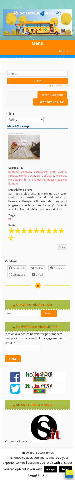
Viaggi (50, 179)
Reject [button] (65, 469)
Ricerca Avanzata (58, 85)
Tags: (12, 215)
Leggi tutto (37, 475)
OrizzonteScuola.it (17, 441)
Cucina (62, 171)
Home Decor (27, 175)
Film (10, 219)
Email (10, 343)
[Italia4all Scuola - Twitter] (37, 393)
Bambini (13, 171)
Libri (39, 175)
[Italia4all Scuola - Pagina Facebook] (37, 381)
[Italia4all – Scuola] (37, 34)
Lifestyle (49, 175)
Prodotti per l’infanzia (21, 179)
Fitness (12, 175)
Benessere (41, 171)
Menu (37, 43)
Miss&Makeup (18, 126)
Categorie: (15, 167)
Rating (13, 225)
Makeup (61, 175)
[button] (63, 51)
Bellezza (26, 171)
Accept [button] (50, 469)
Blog (52, 171)
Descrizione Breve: (20, 189)
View (62, 247)
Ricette (40, 179)
